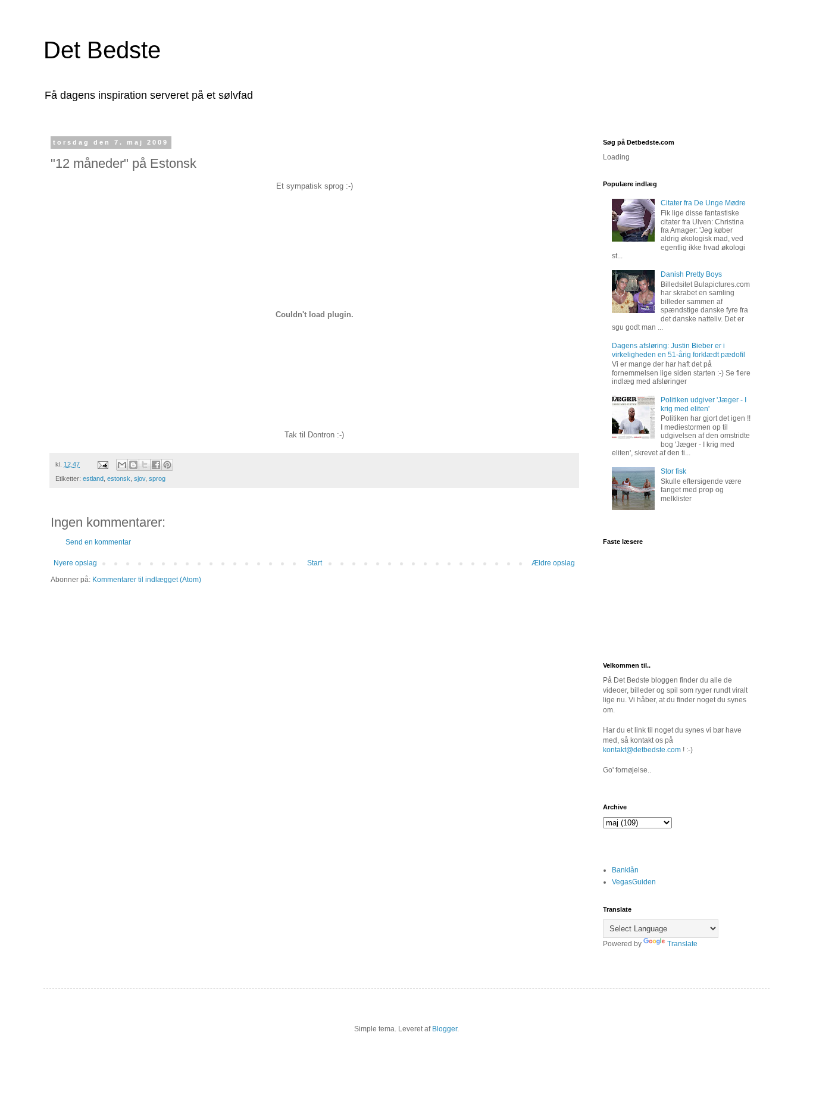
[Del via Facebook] (156, 465)
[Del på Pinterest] (167, 465)
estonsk (118, 478)
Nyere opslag (75, 563)
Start (314, 563)
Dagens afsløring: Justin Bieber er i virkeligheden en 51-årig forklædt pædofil (678, 350)
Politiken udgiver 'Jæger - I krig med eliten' (703, 404)
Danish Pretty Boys (691, 274)
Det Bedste (102, 50)
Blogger (444, 1029)
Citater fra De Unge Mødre (703, 203)
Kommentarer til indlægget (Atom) (146, 579)
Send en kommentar (98, 542)
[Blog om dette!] (133, 465)
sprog (157, 478)
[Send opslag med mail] (102, 464)
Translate (682, 944)
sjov (139, 478)
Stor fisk (673, 471)
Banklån (625, 870)
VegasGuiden (634, 882)
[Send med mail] (122, 465)
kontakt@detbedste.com (642, 750)
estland (93, 478)
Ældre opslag (553, 563)
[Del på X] (145, 465)
